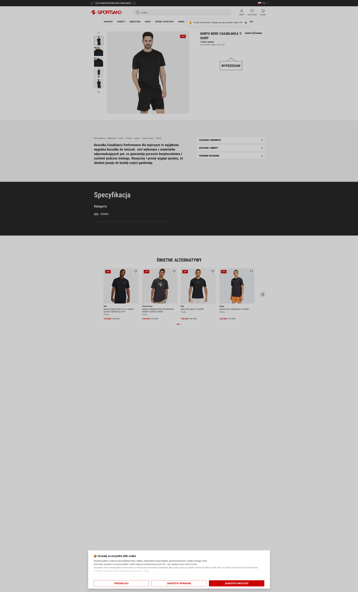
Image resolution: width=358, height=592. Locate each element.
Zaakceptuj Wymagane (179, 583)
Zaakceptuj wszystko (236, 583)
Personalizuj (121, 583)
